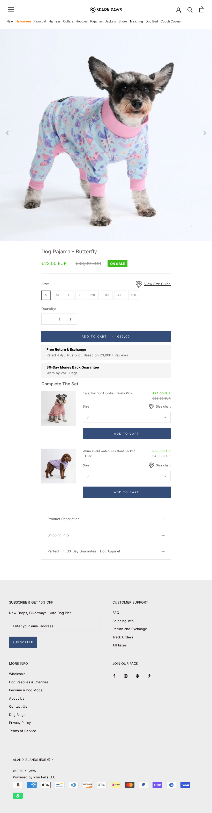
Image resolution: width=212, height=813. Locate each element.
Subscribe (22, 642)
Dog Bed (152, 21)
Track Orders (122, 637)
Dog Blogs (17, 715)
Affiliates (119, 645)
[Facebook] (114, 675)
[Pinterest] (137, 675)
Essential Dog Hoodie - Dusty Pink (107, 393)
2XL (93, 295)
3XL (107, 295)
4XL (120, 295)
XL (80, 295)
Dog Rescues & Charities (29, 682)
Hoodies (82, 21)
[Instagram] (125, 675)
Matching (136, 21)
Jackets (110, 21)
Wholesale (17, 674)
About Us (16, 698)
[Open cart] (201, 9)
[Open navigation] (11, 9)
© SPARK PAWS (24, 771)
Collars (68, 21)
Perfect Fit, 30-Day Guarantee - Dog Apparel (84, 551)
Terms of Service (22, 731)
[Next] (205, 133)
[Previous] (7, 133)
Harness (54, 21)
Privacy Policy (20, 723)
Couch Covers (171, 21)
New (9, 21)
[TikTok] (149, 675)
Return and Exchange (129, 629)
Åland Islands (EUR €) (31, 760)
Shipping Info (58, 535)
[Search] (190, 9)
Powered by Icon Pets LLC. (34, 777)
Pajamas (96, 21)
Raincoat (39, 21)
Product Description (64, 519)
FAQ (115, 613)
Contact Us (18, 706)
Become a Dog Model (26, 690)
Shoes (122, 21)
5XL (134, 295)
